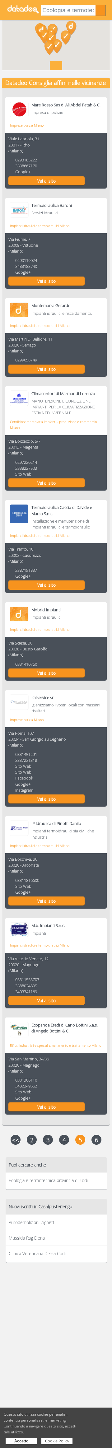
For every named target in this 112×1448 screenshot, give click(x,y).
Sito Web (23, 474)
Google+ (22, 172)
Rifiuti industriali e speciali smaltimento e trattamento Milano (55, 1045)
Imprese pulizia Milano (27, 125)
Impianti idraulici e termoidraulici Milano (39, 225)
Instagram (24, 790)
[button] (65, 37)
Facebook (24, 778)
